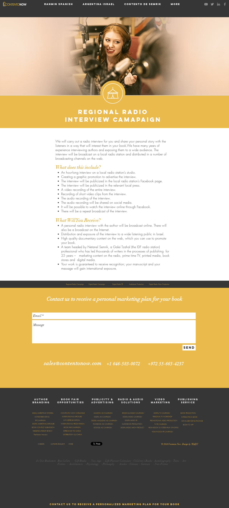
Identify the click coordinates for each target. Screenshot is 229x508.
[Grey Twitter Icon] (212, 4)
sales (50, 363)
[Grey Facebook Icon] (225, 4)
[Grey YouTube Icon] (206, 4)
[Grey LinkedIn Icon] (218, 4)
